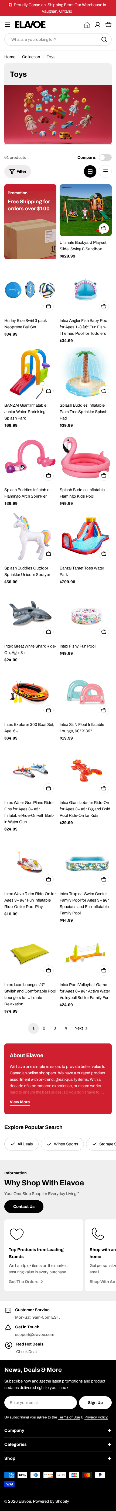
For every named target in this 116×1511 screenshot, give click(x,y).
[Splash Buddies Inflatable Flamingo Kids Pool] (86, 457)
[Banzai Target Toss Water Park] (86, 536)
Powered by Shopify (51, 1501)
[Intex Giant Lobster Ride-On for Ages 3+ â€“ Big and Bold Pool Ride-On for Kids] (86, 770)
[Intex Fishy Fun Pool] (86, 614)
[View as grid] (90, 171)
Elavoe (25, 1501)
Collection (31, 57)
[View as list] (105, 171)
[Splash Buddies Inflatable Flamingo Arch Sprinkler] (30, 457)
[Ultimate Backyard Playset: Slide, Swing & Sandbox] (86, 210)
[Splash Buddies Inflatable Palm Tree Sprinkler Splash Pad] (86, 373)
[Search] (104, 39)
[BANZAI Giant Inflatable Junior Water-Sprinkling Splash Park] (30, 373)
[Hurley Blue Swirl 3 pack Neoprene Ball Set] (30, 288)
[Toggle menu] (7, 24)
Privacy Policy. (96, 1417)
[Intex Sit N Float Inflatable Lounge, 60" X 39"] (86, 692)
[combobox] (58, 39)
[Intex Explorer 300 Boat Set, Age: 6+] (30, 692)
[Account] (97, 24)
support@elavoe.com (34, 1334)
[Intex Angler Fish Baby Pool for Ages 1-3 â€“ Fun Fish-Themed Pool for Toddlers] (86, 288)
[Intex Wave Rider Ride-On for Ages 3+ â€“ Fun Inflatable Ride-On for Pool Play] (30, 861)
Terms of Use (69, 1417)
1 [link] (33, 1028)
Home (9, 57)
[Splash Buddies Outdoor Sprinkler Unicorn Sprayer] (30, 536)
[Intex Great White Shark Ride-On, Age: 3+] (30, 614)
